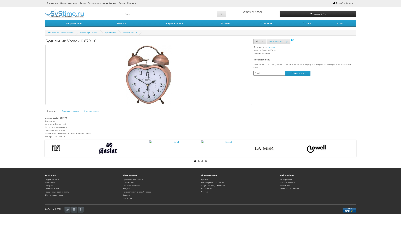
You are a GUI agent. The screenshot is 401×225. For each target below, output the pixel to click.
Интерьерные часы (173, 23)
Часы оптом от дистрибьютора (102, 3)
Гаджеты (225, 23)
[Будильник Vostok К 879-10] (148, 75)
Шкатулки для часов (54, 195)
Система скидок (91, 111)
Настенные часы (52, 188)
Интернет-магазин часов (61, 32)
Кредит (83, 3)
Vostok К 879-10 (130, 32)
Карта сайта (206, 188)
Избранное (285, 185)
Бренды (204, 179)
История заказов (287, 182)
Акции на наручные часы (213, 185)
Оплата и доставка (69, 3)
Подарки (307, 23)
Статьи (204, 191)
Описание (52, 111)
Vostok (272, 47)
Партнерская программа (212, 182)
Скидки (122, 3)
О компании (52, 3)
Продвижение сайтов (133, 179)
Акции (340, 23)
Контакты (131, 3)
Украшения (266, 23)
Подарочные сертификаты (57, 191)
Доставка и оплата (70, 111)
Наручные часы (74, 23)
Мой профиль (286, 179)
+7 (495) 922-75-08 (252, 12)
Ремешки (121, 23)
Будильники (110, 32)
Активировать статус (278, 41)
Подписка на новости (289, 188)
